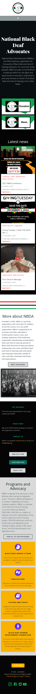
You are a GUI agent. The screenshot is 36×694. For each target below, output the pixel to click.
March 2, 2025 (8, 186)
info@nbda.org (7, 443)
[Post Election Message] (18, 258)
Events (13, 176)
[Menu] (18, 18)
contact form (20, 441)
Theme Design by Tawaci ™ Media (18, 676)
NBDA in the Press (8, 179)
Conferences (6, 176)
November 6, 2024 (10, 282)
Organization (18, 226)
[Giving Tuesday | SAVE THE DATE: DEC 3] (18, 209)
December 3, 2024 (9, 236)
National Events (20, 176)
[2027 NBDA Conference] (18, 160)
